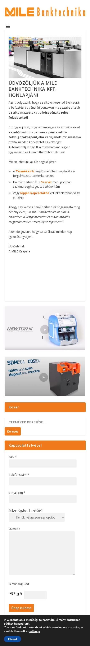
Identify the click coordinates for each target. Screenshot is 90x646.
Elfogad (12, 639)
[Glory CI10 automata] (45, 77)
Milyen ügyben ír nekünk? (25, 510)
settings (34, 631)
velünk (39, 193)
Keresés (12, 431)
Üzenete (14, 529)
